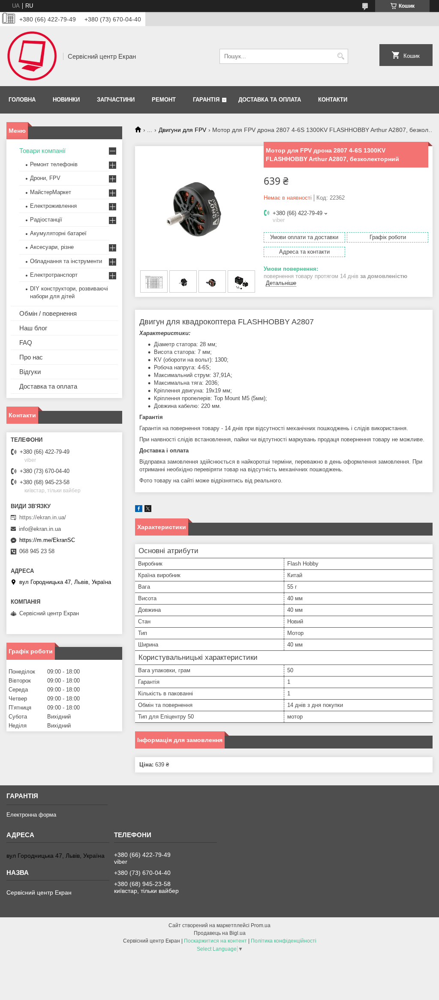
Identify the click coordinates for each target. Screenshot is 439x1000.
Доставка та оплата (269, 99)
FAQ (25, 342)
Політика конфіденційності (283, 941)
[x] (147, 510)
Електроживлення (53, 206)
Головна (22, 99)
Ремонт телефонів (54, 164)
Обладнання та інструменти (66, 261)
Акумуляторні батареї (58, 233)
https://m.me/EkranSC (47, 540)
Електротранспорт (54, 275)
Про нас (31, 357)
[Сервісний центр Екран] (31, 56)
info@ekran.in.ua (40, 529)
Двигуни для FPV (182, 129)
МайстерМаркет (50, 192)
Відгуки (30, 371)
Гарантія (206, 99)
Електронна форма (31, 814)
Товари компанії (42, 150)
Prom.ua (261, 925)
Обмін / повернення (48, 313)
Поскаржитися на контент (215, 941)
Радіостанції (46, 219)
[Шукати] (340, 56)
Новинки (66, 99)
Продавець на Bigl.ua (220, 933)
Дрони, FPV (45, 178)
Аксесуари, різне (52, 247)
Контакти (332, 99)
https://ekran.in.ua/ (42, 517)
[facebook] (138, 510)
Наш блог (33, 328)
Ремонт (164, 99)
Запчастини (116, 99)
